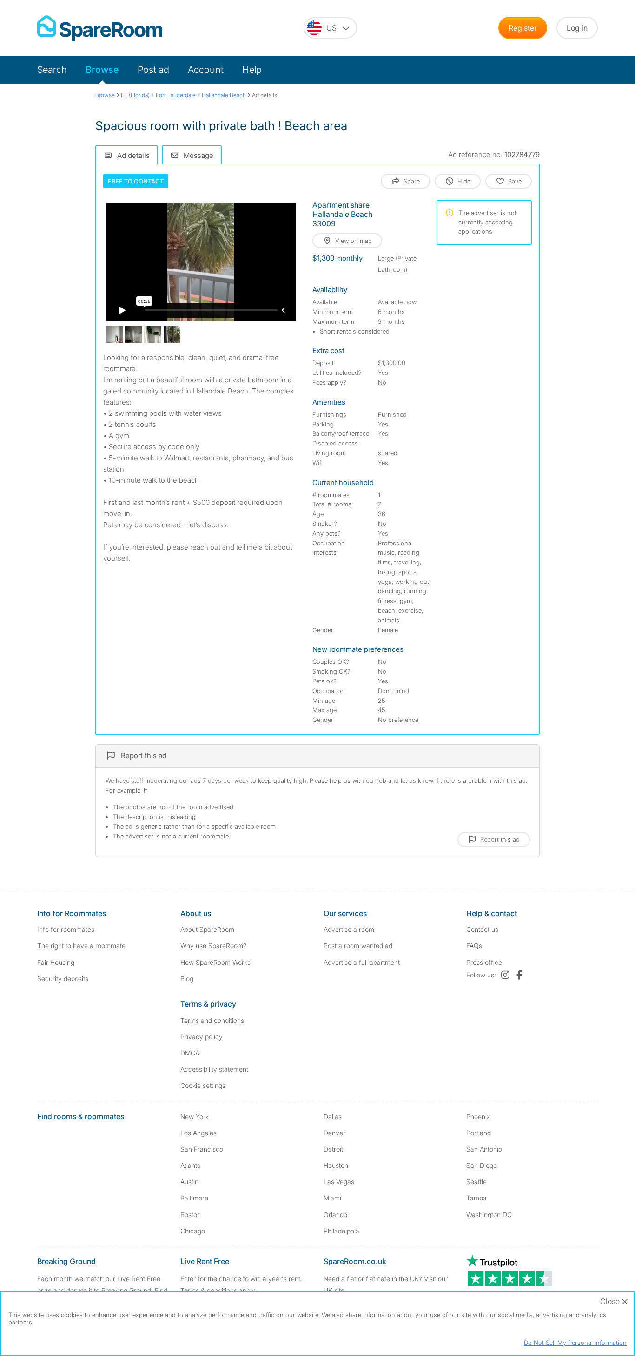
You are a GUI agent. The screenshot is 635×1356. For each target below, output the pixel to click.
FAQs (474, 946)
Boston (190, 1214)
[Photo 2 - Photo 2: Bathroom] (134, 335)
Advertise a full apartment (362, 962)
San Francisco (201, 1149)
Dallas (333, 1116)
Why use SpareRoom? (213, 946)
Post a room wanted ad (358, 946)
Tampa (476, 1198)
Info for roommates (65, 929)
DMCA (189, 1053)
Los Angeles (198, 1133)
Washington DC (489, 1214)
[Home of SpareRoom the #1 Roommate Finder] (99, 28)
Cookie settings (202, 1085)
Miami (332, 1198)
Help (252, 69)
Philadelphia (341, 1231)
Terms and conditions (212, 1020)
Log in (577, 28)
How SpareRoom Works (215, 962)
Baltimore (194, 1198)
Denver (334, 1133)
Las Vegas (339, 1182)
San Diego (481, 1165)
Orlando (335, 1214)
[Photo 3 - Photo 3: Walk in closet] (153, 335)
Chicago (192, 1231)
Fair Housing (55, 962)
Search (52, 69)
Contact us (482, 929)
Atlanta (190, 1165)
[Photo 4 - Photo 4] (172, 335)
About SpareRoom (207, 929)
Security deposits (62, 979)
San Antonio (484, 1149)
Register (523, 28)
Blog (186, 979)
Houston (336, 1165)
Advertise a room (349, 929)
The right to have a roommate (81, 946)
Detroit (333, 1149)
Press (484, 962)
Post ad (153, 69)
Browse (102, 69)
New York (194, 1116)
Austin (189, 1182)
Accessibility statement (214, 1069)
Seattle (476, 1182)
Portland (478, 1133)
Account (206, 69)
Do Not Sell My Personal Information (575, 1342)
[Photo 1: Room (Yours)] (114, 335)
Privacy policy (201, 1037)
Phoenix (478, 1116)
